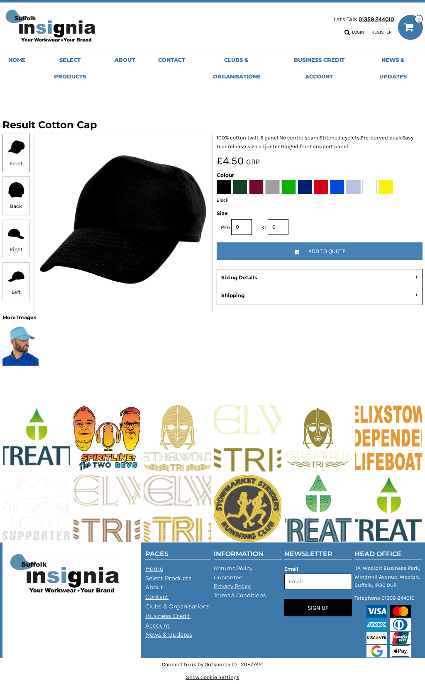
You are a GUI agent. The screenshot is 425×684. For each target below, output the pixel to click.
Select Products (168, 578)
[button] (70, 67)
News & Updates (168, 634)
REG (225, 227)
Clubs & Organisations (177, 606)
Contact (157, 597)
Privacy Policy (232, 586)
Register (381, 32)
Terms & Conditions (240, 595)
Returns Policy (233, 568)
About (154, 587)
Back (16, 206)
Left (16, 292)
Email (291, 569)
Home (154, 568)
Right (16, 249)
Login (358, 32)
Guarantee (228, 577)
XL (264, 227)
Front (16, 163)
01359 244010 (376, 19)
